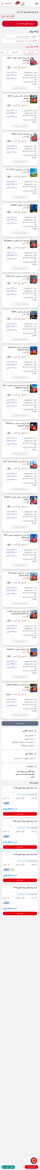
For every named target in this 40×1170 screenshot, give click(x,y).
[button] (31, 1167)
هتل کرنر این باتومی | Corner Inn (17, 276)
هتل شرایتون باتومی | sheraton (18, 649)
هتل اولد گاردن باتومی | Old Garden (16, 240)
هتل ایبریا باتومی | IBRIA (20, 134)
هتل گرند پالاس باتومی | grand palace (18, 97)
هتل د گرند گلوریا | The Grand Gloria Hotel (18, 574)
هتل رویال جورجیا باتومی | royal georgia (18, 59)
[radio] (21, 50)
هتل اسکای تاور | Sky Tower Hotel (16, 461)
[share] (12, 16)
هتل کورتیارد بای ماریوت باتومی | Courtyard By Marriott (18, 612)
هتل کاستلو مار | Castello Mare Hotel (17, 686)
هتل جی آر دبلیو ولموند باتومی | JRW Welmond (16, 536)
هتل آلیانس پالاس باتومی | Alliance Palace (16, 498)
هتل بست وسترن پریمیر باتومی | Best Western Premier (16, 386)
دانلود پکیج (6, 16)
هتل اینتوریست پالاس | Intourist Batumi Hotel (17, 424)
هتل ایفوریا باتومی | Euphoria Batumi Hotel (18, 348)
